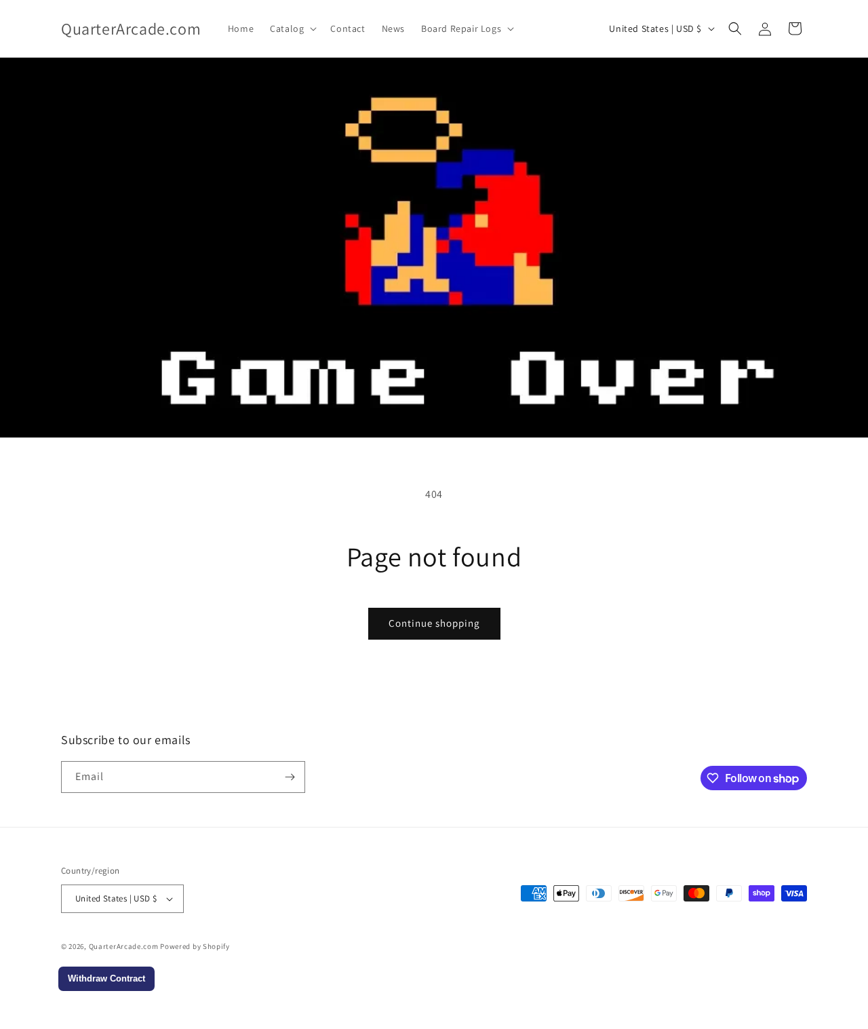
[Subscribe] (289, 777)
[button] (292, 28)
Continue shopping (434, 623)
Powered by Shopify (195, 946)
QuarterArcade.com (124, 946)
